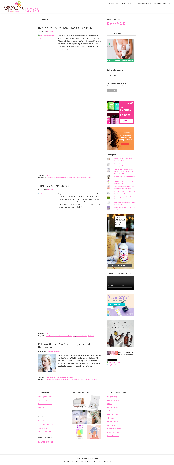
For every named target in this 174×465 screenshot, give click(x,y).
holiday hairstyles (81, 336)
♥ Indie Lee (110, 418)
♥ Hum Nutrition (112, 414)
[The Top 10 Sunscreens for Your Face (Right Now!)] (79, 432)
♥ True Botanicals (113, 436)
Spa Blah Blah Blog (67, 377)
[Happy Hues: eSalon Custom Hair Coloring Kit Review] (94, 402)
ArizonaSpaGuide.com (45, 424)
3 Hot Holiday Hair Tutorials (53, 186)
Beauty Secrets (50, 377)
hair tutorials (63, 336)
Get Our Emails (43, 400)
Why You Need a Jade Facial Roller (124, 176)
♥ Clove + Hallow (112, 407)
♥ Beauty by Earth (113, 400)
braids (66, 177)
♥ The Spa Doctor (113, 432)
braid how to (60, 177)
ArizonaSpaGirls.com (45, 421)
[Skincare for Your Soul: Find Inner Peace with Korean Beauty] (94, 432)
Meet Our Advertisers (45, 404)
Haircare (48, 175)
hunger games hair (65, 379)
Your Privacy (42, 411)
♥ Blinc (109, 404)
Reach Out (41, 407)
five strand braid (74, 177)
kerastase (84, 379)
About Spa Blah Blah (45, 397)
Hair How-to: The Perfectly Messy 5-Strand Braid (65, 27)
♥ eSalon (110, 411)
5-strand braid (50, 177)
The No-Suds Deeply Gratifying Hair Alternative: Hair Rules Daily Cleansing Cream (124, 171)
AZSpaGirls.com (43, 428)
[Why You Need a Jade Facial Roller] (94, 417)
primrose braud (92, 379)
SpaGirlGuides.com (44, 432)
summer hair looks (85, 177)
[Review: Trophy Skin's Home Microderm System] (79, 402)
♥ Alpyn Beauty (112, 397)
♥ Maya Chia (111, 425)
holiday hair (71, 336)
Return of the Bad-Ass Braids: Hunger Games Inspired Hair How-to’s (68, 345)
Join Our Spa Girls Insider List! (117, 83)
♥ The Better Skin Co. (114, 429)
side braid (91, 336)
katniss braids (76, 379)
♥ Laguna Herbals (113, 421)
